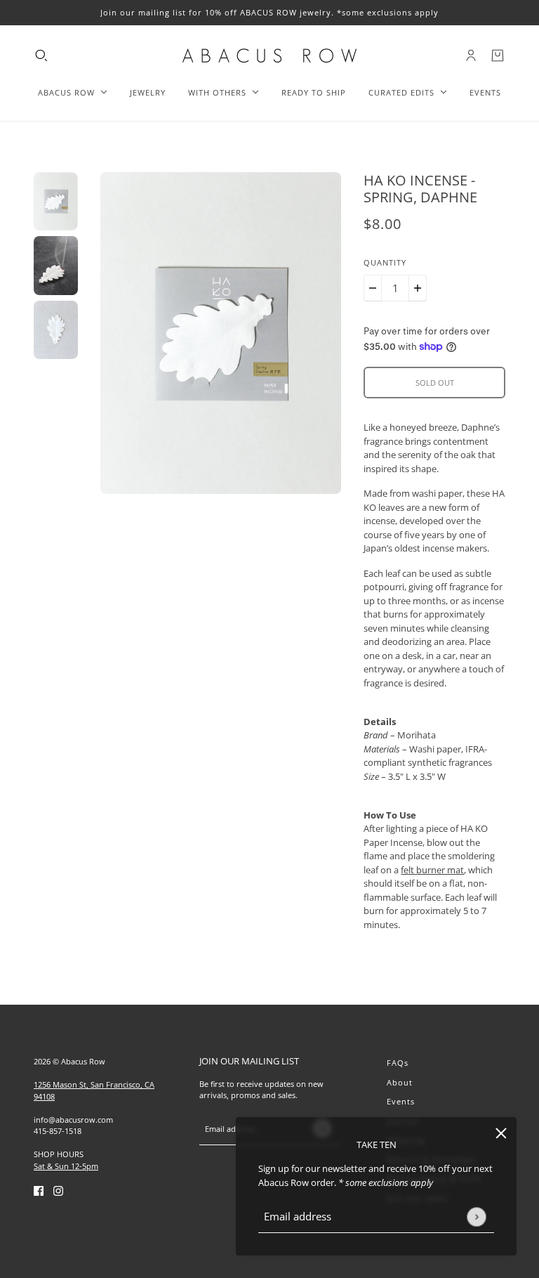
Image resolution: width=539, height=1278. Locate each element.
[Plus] (417, 288)
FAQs (397, 1062)
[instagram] (58, 1190)
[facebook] (38, 1190)
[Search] (41, 55)
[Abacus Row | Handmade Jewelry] (269, 55)
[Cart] (497, 55)
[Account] (471, 55)
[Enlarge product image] (221, 333)
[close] (501, 1133)
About (400, 1082)
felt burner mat (432, 869)
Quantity (385, 262)
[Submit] (476, 1216)
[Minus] (373, 288)
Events (401, 1101)
